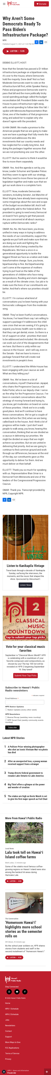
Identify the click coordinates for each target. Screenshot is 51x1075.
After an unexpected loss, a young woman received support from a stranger (27, 762)
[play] (4, 1071)
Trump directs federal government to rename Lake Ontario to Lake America (26, 774)
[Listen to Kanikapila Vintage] (25, 537)
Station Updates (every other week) (22, 710)
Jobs (7, 1020)
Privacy (8, 1059)
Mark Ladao (9, 863)
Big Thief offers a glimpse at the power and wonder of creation (26, 786)
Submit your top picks (25, 675)
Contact (8, 1031)
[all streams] (47, 1072)
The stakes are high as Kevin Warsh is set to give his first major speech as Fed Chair (27, 797)
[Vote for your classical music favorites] (25, 618)
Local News (9, 849)
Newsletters (10, 1026)
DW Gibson (9, 942)
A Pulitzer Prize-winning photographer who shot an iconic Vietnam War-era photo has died (28, 749)
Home (7, 1003)
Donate (42, 4)
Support (8, 1037)
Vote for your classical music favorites (25, 648)
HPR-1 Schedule (12, 1009)
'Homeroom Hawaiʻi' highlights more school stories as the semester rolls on (23, 929)
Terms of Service (12, 1053)
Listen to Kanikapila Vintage (25, 566)
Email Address (12, 698)
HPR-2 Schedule (12, 1014)
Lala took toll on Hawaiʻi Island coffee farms (24, 854)
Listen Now (25, 585)
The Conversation (11, 919)
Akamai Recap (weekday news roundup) (24, 717)
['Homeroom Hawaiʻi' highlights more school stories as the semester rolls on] (24, 902)
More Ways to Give (12, 1042)
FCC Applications (12, 1048)
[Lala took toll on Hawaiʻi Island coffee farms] (24, 832)
